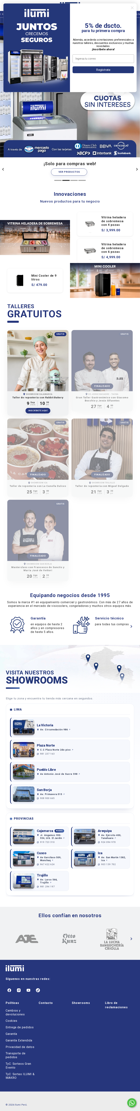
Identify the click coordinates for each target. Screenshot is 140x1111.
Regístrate (103, 69)
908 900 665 (47, 798)
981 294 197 (47, 886)
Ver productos (69, 171)
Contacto (46, 1003)
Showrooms (81, 1003)
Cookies (12, 1020)
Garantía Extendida (19, 1040)
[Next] (137, 169)
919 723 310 (47, 842)
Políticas (12, 1003)
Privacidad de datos (20, 1047)
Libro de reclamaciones (116, 1005)
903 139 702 (108, 864)
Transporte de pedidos (16, 1055)
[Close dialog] (132, 8)
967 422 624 (47, 864)
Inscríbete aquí (38, 410)
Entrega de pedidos (20, 1027)
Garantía (11, 1034)
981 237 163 (47, 754)
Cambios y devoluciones (15, 1012)
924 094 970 (108, 842)
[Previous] (3, 169)
